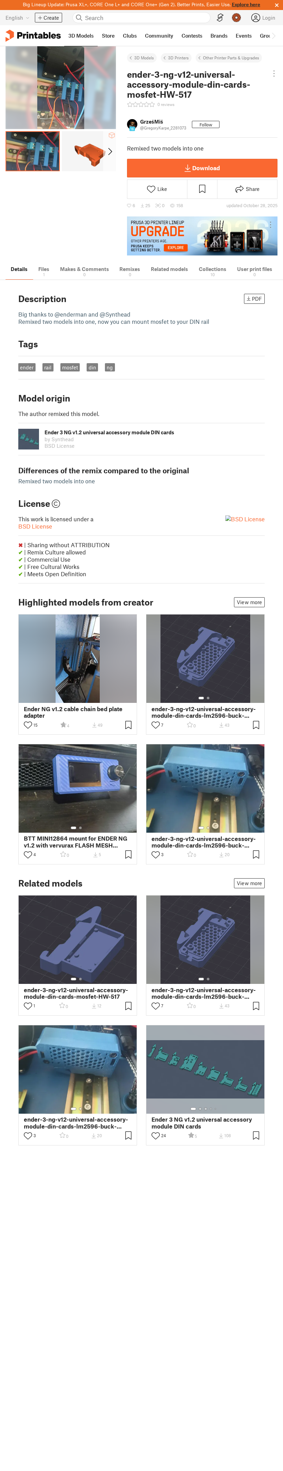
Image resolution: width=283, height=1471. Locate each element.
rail (47, 367)
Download (206, 167)
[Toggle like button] (28, 725)
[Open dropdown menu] (274, 73)
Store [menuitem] (108, 35)
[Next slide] (109, 151)
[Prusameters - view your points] (236, 17)
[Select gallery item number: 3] (205, 1108)
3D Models (144, 57)
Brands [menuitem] (219, 35)
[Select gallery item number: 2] (208, 698)
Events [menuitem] (244, 35)
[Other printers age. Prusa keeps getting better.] (202, 235)
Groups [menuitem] (268, 35)
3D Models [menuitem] (81, 35)
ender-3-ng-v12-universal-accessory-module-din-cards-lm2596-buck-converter (204, 712)
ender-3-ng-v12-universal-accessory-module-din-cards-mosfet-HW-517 (76, 993)
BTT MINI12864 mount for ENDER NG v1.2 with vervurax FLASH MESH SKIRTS (75, 841)
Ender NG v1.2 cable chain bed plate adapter (73, 712)
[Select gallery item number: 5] (216, 1108)
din (92, 367)
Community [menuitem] (159, 35)
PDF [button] (257, 299)
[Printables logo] (33, 36)
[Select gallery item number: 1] (201, 698)
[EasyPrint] (220, 18)
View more (249, 602)
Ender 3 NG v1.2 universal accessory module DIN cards (202, 1122)
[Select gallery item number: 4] (211, 1108)
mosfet (70, 367)
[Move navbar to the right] (273, 35)
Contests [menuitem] (192, 35)
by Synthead (59, 439)
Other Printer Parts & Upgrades (231, 57)
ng (110, 367)
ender (26, 367)
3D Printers (178, 57)
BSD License (35, 526)
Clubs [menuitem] (130, 35)
